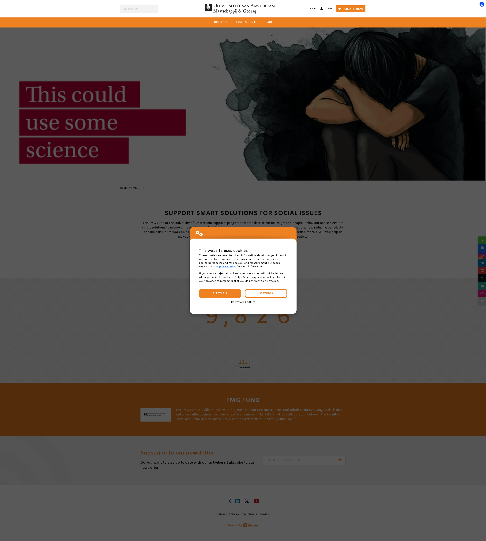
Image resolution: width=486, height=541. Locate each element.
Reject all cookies (243, 302)
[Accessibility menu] (482, 4)
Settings (266, 293)
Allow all (220, 293)
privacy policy (227, 266)
